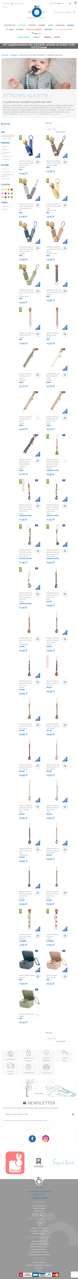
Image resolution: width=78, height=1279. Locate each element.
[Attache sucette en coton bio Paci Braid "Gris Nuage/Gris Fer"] (29, 188)
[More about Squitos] (63, 1163)
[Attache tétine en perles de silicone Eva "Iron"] (56, 665)
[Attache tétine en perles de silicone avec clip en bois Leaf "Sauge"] (29, 534)
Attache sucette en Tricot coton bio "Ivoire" (26, 335)
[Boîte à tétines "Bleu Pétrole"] (29, 960)
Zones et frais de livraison (39, 1244)
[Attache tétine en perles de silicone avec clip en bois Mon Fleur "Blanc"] (29, 577)
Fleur (6, 209)
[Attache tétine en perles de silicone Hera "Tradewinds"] (29, 833)
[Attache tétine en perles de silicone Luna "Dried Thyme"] (29, 876)
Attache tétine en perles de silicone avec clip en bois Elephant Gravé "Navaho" (52, 464)
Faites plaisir (39, 1093)
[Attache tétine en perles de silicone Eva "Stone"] (56, 708)
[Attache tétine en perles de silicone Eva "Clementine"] (29, 622)
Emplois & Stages (39, 1233)
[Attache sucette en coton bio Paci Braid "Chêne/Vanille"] (56, 145)
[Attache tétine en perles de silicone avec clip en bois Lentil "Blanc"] (56, 534)
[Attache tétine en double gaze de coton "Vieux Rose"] (56, 401)
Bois (6, 169)
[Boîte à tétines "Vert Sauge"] (29, 998)
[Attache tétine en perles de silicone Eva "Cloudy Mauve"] (56, 622)
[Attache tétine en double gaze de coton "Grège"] (29, 401)
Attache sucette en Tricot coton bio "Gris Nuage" (54, 292)
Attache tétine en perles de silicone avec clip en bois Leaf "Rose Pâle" (52, 509)
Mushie (7, 159)
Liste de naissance (39, 1262)
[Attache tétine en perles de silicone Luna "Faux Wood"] (56, 876)
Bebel (6, 147)
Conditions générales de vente (39, 1255)
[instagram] (45, 1138)
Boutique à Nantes (39, 1214)
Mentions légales (39, 1208)
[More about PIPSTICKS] (39, 1163)
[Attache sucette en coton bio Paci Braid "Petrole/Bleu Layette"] (29, 231)
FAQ (39, 1225)
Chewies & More (6, 153)
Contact (6, 3)
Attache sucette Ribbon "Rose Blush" (52, 335)
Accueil (5, 55)
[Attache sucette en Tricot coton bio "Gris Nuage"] (56, 274)
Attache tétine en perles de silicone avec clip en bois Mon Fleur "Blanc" (25, 597)
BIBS (6, 149)
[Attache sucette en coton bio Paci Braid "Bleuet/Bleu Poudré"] (29, 145)
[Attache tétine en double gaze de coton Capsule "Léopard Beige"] (29, 444)
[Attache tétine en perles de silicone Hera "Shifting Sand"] (29, 790)
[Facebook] (32, 1138)
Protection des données (39, 1231)
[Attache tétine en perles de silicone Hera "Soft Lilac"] (56, 790)
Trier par (48, 123)
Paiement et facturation (39, 1247)
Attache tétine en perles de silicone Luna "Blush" (52, 851)
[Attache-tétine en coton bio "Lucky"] (56, 919)
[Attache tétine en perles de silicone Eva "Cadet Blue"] (56, 577)
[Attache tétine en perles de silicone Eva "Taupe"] (29, 749)
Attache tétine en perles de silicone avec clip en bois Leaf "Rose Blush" (25, 509)
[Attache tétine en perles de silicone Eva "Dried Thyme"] (29, 665)
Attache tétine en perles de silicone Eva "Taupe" (25, 767)
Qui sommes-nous (39, 1206)
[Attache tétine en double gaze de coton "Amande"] (29, 358)
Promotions (39, 1268)
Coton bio (8, 172)
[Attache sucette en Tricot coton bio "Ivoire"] (29, 317)
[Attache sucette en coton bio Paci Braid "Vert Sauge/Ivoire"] (29, 274)
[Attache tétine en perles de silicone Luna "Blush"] (56, 833)
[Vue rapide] (38, 139)
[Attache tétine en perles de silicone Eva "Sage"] (29, 708)
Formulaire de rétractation (39, 1252)
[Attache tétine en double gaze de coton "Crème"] (56, 358)
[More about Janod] (15, 1163)
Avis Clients (53, 3)
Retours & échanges (39, 1249)
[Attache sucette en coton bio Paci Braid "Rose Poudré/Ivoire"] (56, 231)
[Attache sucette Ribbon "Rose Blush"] (56, 317)
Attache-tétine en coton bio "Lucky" (52, 937)
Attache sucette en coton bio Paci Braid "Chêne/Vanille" (53, 163)
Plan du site (39, 1211)
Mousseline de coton (7, 175)
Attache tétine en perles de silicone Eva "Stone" (52, 726)
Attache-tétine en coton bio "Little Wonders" (25, 937)
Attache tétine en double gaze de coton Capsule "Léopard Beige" (25, 464)
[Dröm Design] (36, 11)
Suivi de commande (39, 1241)
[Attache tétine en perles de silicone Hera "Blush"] (56, 749)
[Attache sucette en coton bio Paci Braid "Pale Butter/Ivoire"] (56, 188)
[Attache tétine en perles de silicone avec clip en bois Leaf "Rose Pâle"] (56, 489)
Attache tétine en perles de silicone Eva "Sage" (25, 726)
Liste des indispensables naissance (39, 1265)
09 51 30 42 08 (19, 3)
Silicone (7, 179)
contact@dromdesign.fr (39, 1198)
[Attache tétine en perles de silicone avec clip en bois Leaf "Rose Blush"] (29, 489)
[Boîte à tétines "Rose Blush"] (56, 960)
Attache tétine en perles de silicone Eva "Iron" (52, 683)
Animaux (7, 206)
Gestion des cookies (39, 1228)
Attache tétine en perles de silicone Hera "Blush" (52, 767)
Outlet (39, 1270)
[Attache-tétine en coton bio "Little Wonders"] (29, 919)
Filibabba (7, 157)
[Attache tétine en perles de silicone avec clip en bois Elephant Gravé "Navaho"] (56, 444)
